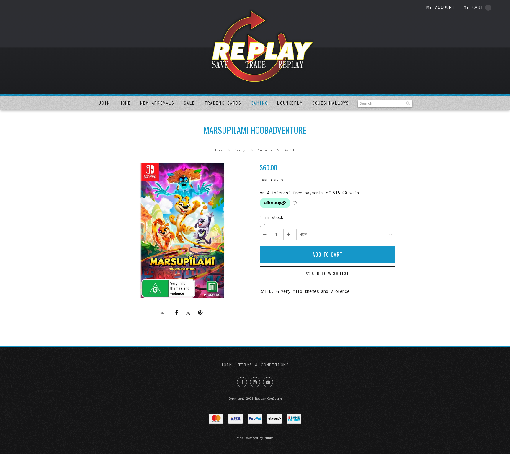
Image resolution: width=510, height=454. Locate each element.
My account (440, 7)
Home (125, 102)
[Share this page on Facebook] (176, 312)
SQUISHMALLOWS (330, 102)
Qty (262, 225)
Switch (289, 150)
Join (104, 102)
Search (407, 103)
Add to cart (328, 254)
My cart (473, 7)
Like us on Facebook (242, 382)
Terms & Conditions (263, 364)
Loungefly (290, 102)
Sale (189, 102)
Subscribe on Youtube (268, 382)
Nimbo (269, 438)
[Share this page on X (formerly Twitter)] (188, 312)
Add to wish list (329, 273)
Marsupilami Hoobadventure (182, 230)
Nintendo (265, 150)
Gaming (259, 102)
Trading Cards (223, 102)
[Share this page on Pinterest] (200, 312)
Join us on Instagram (255, 382)
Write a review (273, 180)
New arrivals (157, 102)
